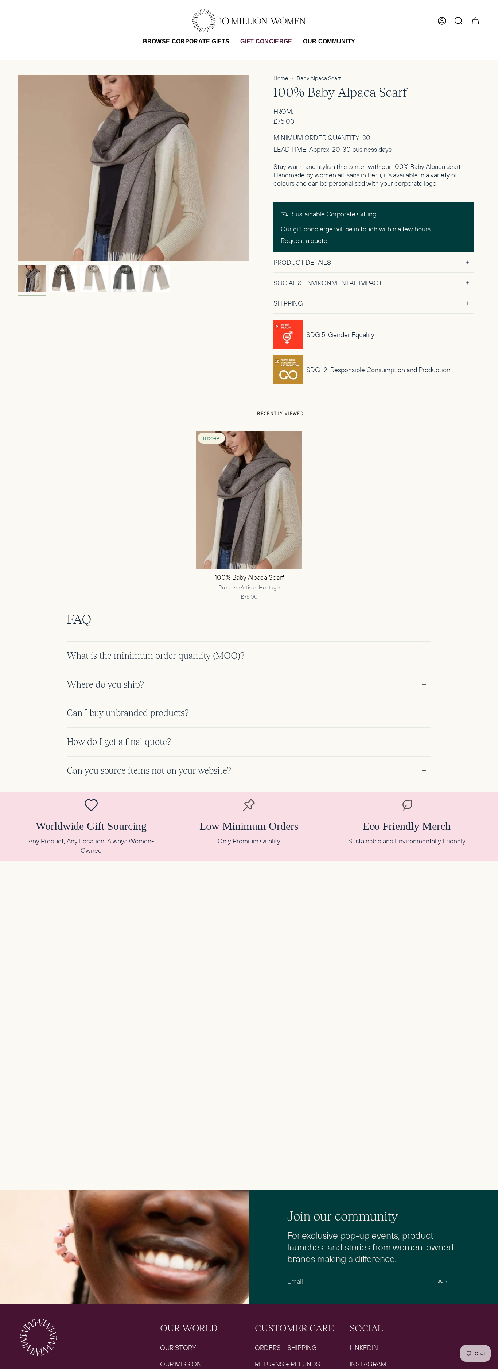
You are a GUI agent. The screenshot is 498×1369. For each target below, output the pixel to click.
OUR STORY (178, 1347)
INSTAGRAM (368, 1364)
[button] (186, 41)
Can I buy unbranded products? (128, 713)
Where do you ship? (105, 684)
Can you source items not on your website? (149, 770)
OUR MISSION (181, 1364)
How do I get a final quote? (119, 741)
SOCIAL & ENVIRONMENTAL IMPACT (327, 283)
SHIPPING (288, 303)
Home (280, 78)
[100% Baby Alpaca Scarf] (249, 500)
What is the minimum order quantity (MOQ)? (156, 655)
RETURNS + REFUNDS (287, 1364)
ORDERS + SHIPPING (286, 1347)
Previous (18, 168)
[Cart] (475, 21)
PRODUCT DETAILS (302, 262)
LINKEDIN (364, 1347)
